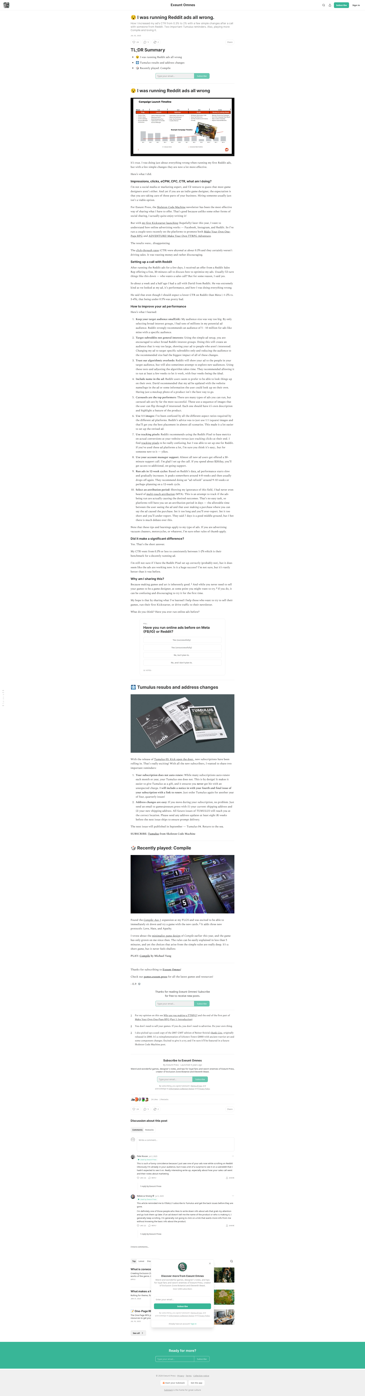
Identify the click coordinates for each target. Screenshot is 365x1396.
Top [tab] (134, 1261)
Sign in (356, 5)
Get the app (196, 1382)
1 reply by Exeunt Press (150, 1186)
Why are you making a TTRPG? (180, 1015)
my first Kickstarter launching (160, 223)
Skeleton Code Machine (171, 207)
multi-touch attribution (160, 494)
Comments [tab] (137, 1130)
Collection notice (201, 1375)
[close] (210, 1263)
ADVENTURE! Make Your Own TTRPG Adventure (180, 236)
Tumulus (153, 834)
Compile (145, 956)
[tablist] (143, 1130)
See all (136, 1333)
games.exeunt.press (155, 977)
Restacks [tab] (149, 1130)
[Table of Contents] (3, 698)
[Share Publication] (330, 5)
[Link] (126, 50)
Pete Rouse (142, 1156)
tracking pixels (150, 443)
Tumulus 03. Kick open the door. (174, 759)
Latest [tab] (141, 1261)
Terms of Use (196, 1313)
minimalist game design (166, 936)
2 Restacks (164, 1099)
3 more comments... (140, 1247)
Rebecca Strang (144, 1195)
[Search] (324, 5)
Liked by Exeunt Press (148, 1159)
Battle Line (216, 1033)
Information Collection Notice (181, 1315)
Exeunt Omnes (172, 970)
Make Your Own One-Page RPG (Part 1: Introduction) (163, 1019)
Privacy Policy (204, 1315)
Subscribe (341, 5)
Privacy (180, 1375)
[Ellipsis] (233, 1156)
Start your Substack (175, 1382)
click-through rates (147, 250)
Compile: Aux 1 (152, 920)
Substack (168, 1390)
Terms (189, 1375)
